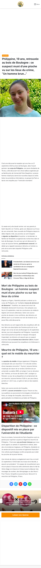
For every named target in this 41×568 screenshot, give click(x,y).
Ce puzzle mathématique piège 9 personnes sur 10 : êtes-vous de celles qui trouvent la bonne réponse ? (20, 502)
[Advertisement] (20, 30)
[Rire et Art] (20, 4)
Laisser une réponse (20, 515)
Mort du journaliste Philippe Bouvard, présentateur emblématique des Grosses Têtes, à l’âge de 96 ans (25, 275)
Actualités (5, 55)
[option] (20, 500)
